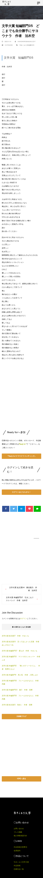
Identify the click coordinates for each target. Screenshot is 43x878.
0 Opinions (9, 45)
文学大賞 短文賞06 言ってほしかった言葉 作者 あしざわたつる (21, 643)
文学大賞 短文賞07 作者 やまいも (15, 636)
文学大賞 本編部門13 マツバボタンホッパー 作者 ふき (21, 658)
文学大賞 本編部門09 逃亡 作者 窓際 (17, 690)
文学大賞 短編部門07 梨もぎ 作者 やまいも (19, 651)
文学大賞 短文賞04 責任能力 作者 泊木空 (23, 589)
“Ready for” (22, 444)
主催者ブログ (21, 716)
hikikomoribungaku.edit (26, 41)
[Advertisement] (21, 398)
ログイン (23, 618)
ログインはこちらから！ (21, 492)
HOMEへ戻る (21, 778)
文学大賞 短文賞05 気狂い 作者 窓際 (17, 705)
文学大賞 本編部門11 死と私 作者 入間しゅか (20, 675)
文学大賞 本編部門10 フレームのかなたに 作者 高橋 (21, 682)
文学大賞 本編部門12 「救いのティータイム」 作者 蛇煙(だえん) (21, 667)
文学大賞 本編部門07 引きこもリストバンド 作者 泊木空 (20, 599)
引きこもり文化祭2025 (27, 45)
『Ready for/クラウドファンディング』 (21, 456)
